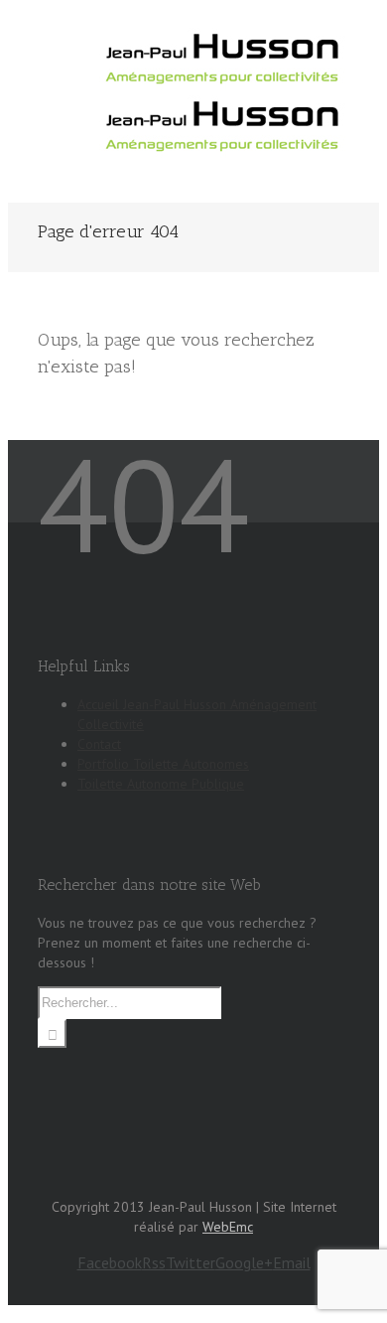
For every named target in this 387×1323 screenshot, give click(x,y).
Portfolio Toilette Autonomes (163, 764)
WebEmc (227, 1227)
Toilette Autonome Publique (160, 784)
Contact (99, 744)
